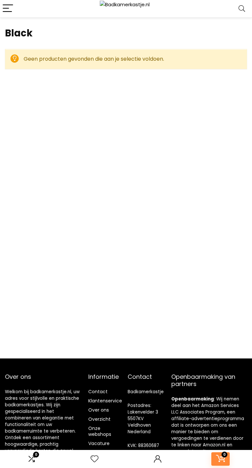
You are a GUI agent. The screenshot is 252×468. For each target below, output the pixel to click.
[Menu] (8, 8)
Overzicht (99, 419)
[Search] (242, 8)
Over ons (98, 410)
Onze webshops (99, 431)
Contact (98, 391)
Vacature (99, 443)
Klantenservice (105, 400)
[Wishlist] (94, 459)
